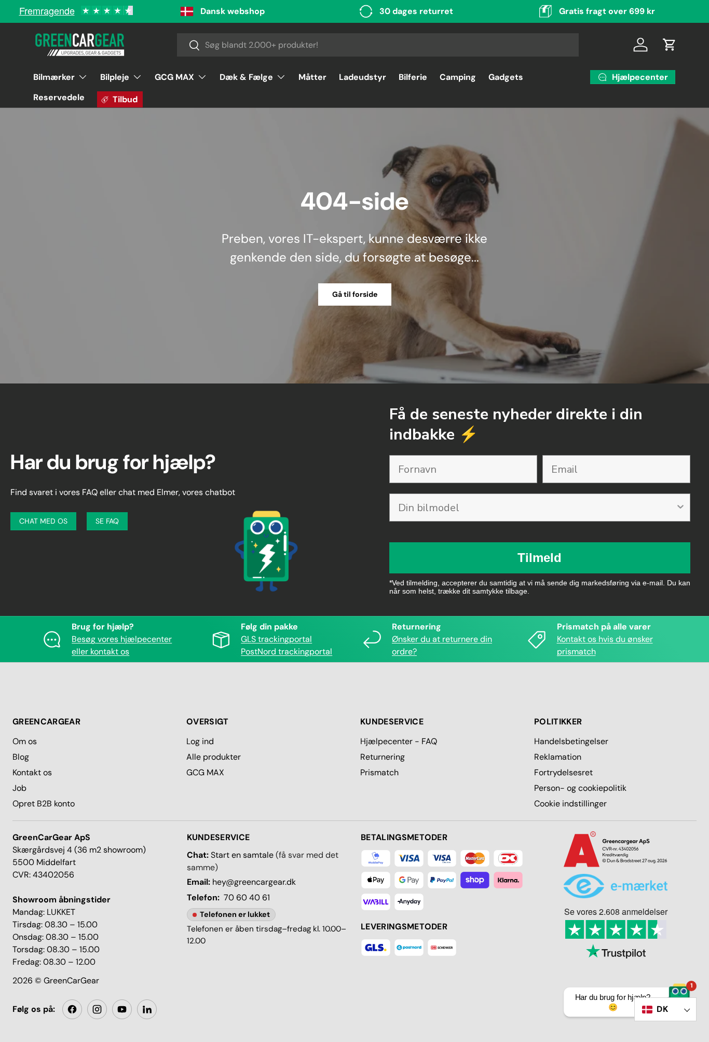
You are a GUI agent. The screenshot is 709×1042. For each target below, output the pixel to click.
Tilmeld (539, 558)
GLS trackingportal (276, 639)
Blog (20, 756)
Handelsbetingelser (571, 741)
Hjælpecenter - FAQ (398, 741)
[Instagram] (97, 1009)
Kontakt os (32, 772)
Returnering (382, 756)
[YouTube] (122, 1009)
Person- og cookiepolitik (580, 788)
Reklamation (557, 756)
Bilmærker (54, 77)
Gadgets (505, 77)
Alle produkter (213, 756)
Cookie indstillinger (570, 803)
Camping (458, 77)
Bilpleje (114, 77)
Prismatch (379, 772)
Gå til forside (354, 294)
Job (19, 788)
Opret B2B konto (43, 803)
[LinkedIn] (147, 1009)
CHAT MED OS (43, 521)
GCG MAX (174, 77)
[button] (669, 44)
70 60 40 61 (247, 897)
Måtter (312, 77)
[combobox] (378, 45)
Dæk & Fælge (246, 77)
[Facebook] (72, 1009)
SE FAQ (107, 521)
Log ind (200, 741)
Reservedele (59, 97)
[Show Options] (680, 507)
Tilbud (125, 99)
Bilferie (413, 77)
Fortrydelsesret (563, 772)
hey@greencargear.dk (254, 881)
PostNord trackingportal (286, 651)
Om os (24, 741)
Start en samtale (242, 854)
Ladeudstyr (362, 77)
